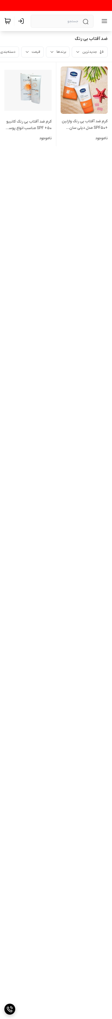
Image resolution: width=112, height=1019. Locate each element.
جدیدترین (89, 52)
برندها (61, 52)
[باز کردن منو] (103, 21)
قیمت (36, 52)
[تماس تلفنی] (9, 1009)
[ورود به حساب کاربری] (22, 21)
